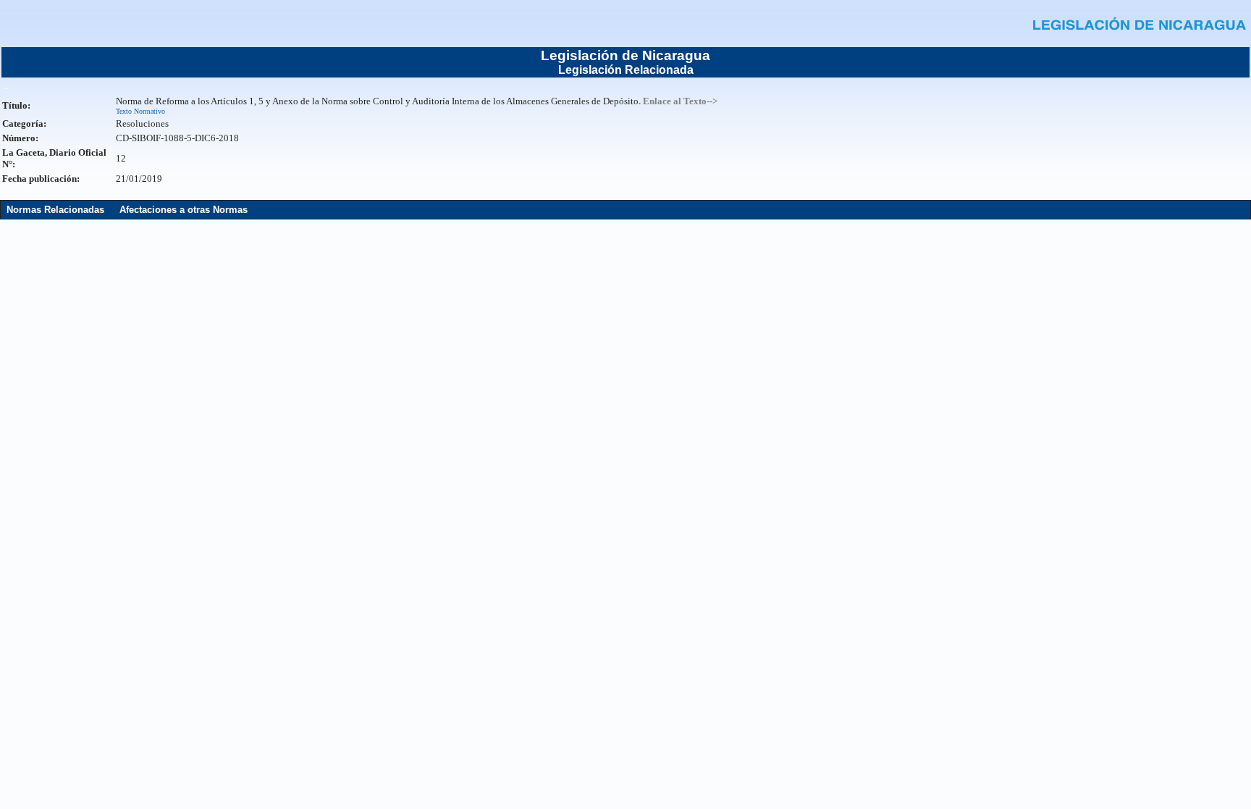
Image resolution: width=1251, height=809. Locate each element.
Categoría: (24, 123)
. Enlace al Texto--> (678, 101)
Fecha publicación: (41, 178)
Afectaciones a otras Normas (183, 209)
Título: (16, 105)
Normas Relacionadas (55, 209)
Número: (20, 138)
